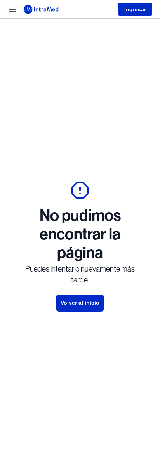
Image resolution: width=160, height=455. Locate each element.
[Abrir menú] (12, 9)
